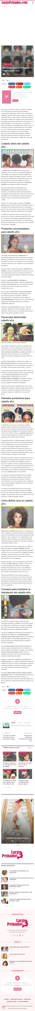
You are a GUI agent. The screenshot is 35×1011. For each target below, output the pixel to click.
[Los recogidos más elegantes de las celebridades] (4, 872)
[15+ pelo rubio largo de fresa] (4, 956)
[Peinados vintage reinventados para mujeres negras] (25, 774)
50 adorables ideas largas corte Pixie (19, 947)
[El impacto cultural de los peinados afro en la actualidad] (10, 756)
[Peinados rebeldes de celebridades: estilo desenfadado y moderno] (4, 894)
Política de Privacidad (16, 999)
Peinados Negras (7, 64)
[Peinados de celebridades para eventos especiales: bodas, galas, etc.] (4, 901)
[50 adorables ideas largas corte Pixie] (4, 949)
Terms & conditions (23, 1001)
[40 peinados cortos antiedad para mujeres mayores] (4, 963)
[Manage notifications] (3, 1007)
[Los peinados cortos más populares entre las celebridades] (4, 880)
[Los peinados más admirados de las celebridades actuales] (4, 887)
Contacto (6, 999)
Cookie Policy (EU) (11, 1001)
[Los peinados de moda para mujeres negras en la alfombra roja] (10, 774)
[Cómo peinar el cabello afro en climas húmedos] (25, 756)
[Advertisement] (17, 26)
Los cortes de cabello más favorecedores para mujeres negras (9, 737)
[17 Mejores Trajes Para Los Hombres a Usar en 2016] (17, 821)
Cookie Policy (27, 999)
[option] (17, 821)
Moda (17, 802)
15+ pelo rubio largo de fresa (17, 954)
